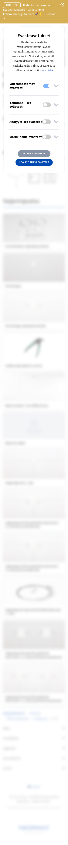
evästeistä (46, 70)
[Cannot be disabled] (47, 86)
